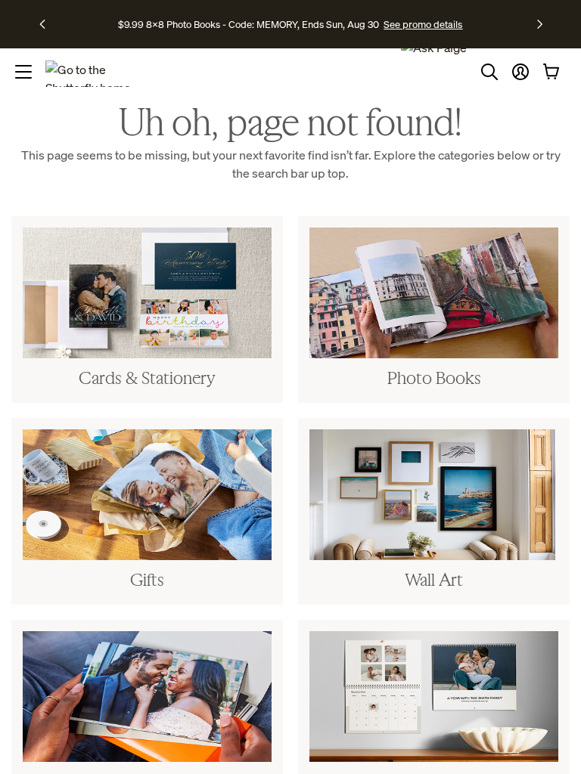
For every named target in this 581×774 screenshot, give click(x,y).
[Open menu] (23, 72)
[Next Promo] (539, 24)
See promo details (423, 24)
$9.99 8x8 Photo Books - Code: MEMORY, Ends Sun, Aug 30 (248, 24)
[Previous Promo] (47, 24)
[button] (520, 71)
